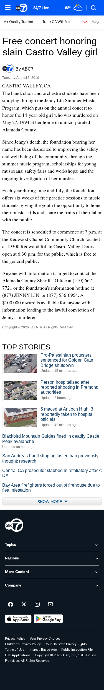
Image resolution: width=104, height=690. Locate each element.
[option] (23, 22)
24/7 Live (41, 8)
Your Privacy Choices (45, 638)
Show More (50, 501)
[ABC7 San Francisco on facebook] (10, 604)
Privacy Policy (15, 638)
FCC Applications (18, 655)
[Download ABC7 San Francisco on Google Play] (48, 618)
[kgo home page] (14, 525)
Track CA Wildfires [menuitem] (56, 22)
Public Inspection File (77, 649)
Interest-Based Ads (43, 649)
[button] (8, 7)
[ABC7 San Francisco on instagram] (37, 604)
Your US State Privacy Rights (66, 644)
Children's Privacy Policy (23, 644)
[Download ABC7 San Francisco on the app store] (18, 618)
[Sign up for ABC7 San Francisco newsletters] (50, 604)
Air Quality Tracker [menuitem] (18, 22)
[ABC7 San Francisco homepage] (21, 7)
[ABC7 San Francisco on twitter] (23, 604)
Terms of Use (14, 649)
